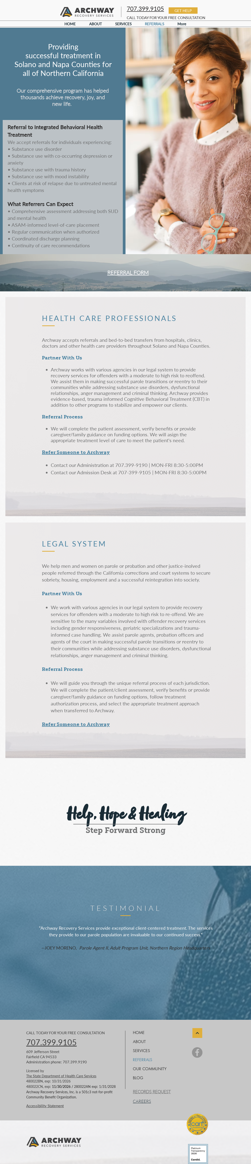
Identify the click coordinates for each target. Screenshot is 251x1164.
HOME (139, 1032)
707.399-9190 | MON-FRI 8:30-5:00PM (159, 465)
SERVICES (141, 1050)
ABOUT (139, 1041)
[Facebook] (197, 1052)
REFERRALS (142, 1059)
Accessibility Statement (45, 1106)
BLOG (138, 1078)
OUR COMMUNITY (149, 1068)
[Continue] (197, 1033)
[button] (183, 10)
